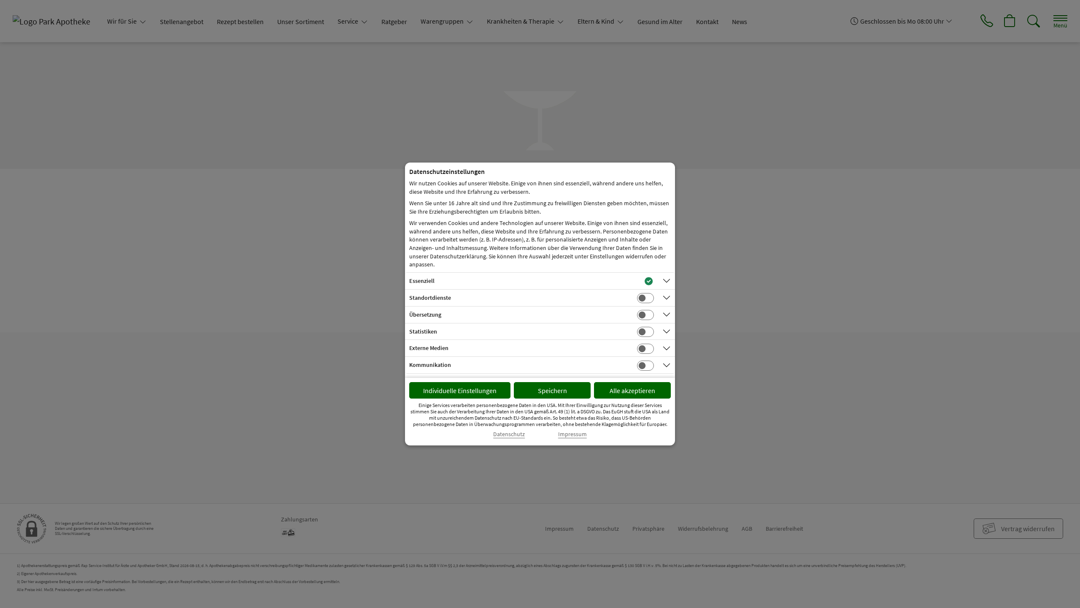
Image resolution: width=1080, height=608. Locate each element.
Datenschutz (509, 434)
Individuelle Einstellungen (460, 390)
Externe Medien (428, 348)
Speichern (552, 390)
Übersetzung (425, 314)
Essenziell (422, 281)
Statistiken (423, 331)
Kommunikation (430, 365)
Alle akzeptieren (632, 390)
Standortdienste (430, 297)
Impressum (572, 434)
